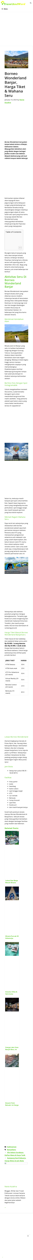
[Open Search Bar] (30, 3)
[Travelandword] (13, 3)
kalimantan (11, 1147)
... (5, 1207)
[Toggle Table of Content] (19, 247)
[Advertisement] (16, 29)
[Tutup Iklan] (28, 1236)
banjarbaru (11, 1150)
